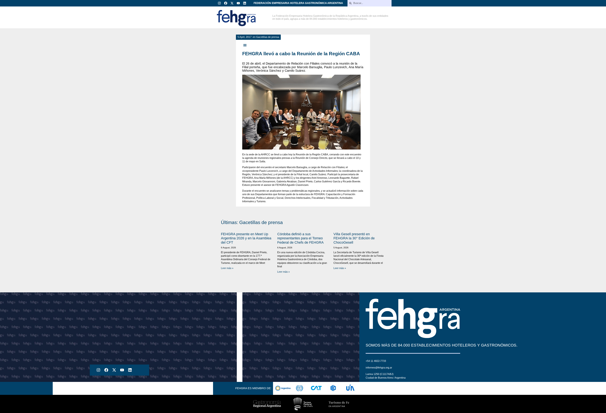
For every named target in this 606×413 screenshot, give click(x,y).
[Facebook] (226, 3)
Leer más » (227, 268)
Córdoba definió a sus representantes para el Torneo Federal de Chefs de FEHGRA (300, 238)
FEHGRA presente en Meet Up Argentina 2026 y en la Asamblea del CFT (246, 238)
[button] (244, 45)
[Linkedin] (244, 3)
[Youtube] (238, 3)
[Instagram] (219, 3)
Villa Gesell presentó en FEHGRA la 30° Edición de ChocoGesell (354, 238)
